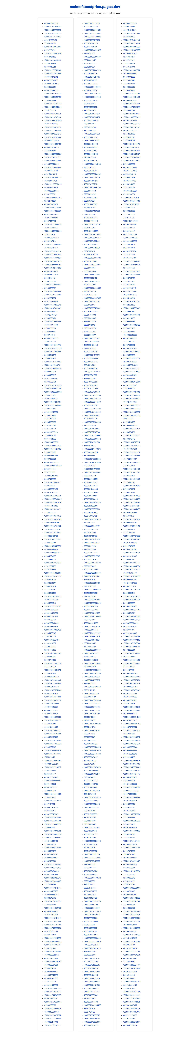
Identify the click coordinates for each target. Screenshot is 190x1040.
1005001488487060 (92, 750)
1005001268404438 (131, 636)
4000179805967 (51, 707)
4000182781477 (130, 130)
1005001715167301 (92, 693)
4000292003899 (51, 140)
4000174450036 (130, 171)
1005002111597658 (52, 533)
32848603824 (129, 244)
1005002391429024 (92, 797)
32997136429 (50, 409)
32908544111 (49, 827)
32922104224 (50, 201)
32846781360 (129, 891)
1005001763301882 (131, 589)
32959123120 (89, 690)
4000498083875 (130, 53)
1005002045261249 (131, 968)
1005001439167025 (92, 958)
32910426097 (50, 643)
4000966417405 (130, 606)
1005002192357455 (131, 455)
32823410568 (129, 422)
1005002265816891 (92, 908)
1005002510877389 (92, 1022)
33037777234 (50, 281)
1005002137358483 (131, 372)
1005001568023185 (52, 717)
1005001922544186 (131, 261)
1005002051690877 (131, 150)
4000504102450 (51, 807)
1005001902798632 (131, 352)
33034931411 (89, 522)
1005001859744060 (92, 472)
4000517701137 (129, 181)
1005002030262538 (53, 385)
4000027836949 (91, 921)
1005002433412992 (92, 412)
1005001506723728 (52, 740)
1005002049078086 (52, 208)
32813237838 (89, 955)
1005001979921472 (131, 774)
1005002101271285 (52, 37)
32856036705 (129, 328)
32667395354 (50, 150)
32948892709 (129, 908)
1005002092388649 (92, 264)
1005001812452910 (92, 415)
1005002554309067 (52, 1002)
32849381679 (50, 968)
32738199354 (129, 248)
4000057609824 (130, 844)
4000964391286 (51, 616)
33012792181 (128, 60)
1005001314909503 (131, 847)
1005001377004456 (131, 998)
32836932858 (50, 723)
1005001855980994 (92, 841)
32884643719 (50, 898)
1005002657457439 (92, 948)
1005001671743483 (131, 569)
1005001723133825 (131, 452)
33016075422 (129, 824)
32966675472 (50, 811)
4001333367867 (91, 757)
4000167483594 (91, 512)
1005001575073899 (92, 308)
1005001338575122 (52, 734)
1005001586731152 (92, 971)
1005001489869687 (92, 57)
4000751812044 (130, 971)
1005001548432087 (131, 787)
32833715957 (89, 764)
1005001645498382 (52, 834)
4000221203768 (51, 187)
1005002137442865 (92, 600)
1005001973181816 (131, 197)
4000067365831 (51, 971)
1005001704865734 (131, 502)
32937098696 (129, 345)
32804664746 (129, 905)
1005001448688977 (52, 291)
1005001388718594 (131, 951)
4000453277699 (91, 961)
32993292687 (50, 747)
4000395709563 (130, 747)
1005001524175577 (92, 469)
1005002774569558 (92, 589)
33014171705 (128, 670)
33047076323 (129, 851)
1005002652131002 (92, 985)
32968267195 (89, 586)
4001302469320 (91, 345)
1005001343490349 (52, 53)
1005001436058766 (92, 238)
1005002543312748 (52, 97)
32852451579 (89, 727)
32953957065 (50, 435)
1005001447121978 (52, 529)
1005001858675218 (131, 104)
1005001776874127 (52, 157)
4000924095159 (91, 154)
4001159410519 (50, 174)
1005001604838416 (92, 392)
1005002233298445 (92, 37)
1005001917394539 (92, 211)
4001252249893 (51, 412)
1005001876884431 (131, 1002)
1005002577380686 (92, 258)
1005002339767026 (131, 744)
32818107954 (89, 67)
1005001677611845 (92, 77)
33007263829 (50, 459)
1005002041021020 (92, 442)
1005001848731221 (92, 576)
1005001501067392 (131, 472)
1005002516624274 (92, 945)
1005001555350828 (52, 502)
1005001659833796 (131, 325)
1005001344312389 (131, 33)
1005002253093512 (92, 878)
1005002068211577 (92, 710)
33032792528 (50, 372)
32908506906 (129, 177)
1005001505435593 (52, 744)
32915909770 (129, 194)
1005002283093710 (131, 409)
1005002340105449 (92, 462)
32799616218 (129, 57)
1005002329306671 (92, 449)
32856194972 (129, 184)
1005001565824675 (52, 519)
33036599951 (90, 124)
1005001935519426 (92, 636)
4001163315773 (90, 891)
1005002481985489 (92, 700)
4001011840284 (51, 228)
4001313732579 (130, 573)
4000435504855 (91, 231)
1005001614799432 (52, 308)
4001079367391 (51, 874)
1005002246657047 (52, 553)
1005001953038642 (92, 439)
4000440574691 (130, 549)
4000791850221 (90, 834)
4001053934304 (91, 1002)
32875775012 (89, 251)
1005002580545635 (92, 663)
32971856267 (89, 737)
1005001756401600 (52, 925)
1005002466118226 (92, 978)
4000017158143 (90, 787)
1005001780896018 (131, 707)
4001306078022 (130, 626)
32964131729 (89, 1012)
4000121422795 (90, 107)
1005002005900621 (131, 117)
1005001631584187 (52, 509)
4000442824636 (130, 365)
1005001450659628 (92, 901)
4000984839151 (130, 522)
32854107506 (129, 988)
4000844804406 (130, 687)
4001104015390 (130, 30)
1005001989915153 (52, 127)
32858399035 (50, 87)
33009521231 (129, 321)
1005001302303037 (92, 539)
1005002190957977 (52, 167)
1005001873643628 (92, 519)
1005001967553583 (92, 603)
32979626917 (89, 466)
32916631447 (129, 231)
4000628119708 (51, 1022)
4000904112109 (90, 84)
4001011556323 (51, 248)
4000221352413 (90, 781)
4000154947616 (51, 218)
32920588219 (90, 348)
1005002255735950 (92, 33)
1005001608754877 (131, 653)
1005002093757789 (52, 30)
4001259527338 (130, 583)
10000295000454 (51, 640)
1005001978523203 (131, 935)
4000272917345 (91, 553)
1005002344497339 (92, 298)
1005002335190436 (131, 616)
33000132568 (129, 26)
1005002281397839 (131, 50)
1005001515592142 (131, 368)
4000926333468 (130, 623)
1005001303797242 (131, 640)
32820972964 (90, 549)
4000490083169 (130, 23)
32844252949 (50, 603)
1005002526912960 (92, 395)
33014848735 (129, 834)
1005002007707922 (131, 536)
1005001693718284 (131, 315)
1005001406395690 (52, 244)
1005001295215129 (131, 995)
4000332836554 (130, 425)
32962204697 (90, 837)
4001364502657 (91, 405)
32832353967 (129, 87)
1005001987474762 (92, 342)
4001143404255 (130, 985)
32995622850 (129, 804)
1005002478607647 (52, 134)
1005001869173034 (92, 677)
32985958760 (50, 342)
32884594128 (50, 556)
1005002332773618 (92, 707)
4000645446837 (51, 911)
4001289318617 (90, 90)
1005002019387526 (131, 539)
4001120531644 (90, 874)
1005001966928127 (52, 352)
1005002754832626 (92, 50)
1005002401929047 (52, 878)
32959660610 (129, 355)
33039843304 (90, 271)
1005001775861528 (52, 251)
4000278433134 (91, 486)
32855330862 (129, 311)
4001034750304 (51, 693)
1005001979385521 (52, 496)
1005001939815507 (92, 556)
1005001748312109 (52, 539)
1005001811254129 (92, 177)
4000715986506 (91, 606)
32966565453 (50, 318)
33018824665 (129, 318)
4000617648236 (91, 43)
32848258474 (90, 821)
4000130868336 (130, 338)
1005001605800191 (52, 573)
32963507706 (90, 546)
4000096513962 (51, 610)
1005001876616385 (52, 680)
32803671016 (89, 734)
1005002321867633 (92, 767)
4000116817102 (90, 831)
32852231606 (129, 134)
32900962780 (129, 90)
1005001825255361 (52, 901)
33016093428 (129, 978)
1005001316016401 (92, 117)
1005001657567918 (131, 519)
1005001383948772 (52, 837)
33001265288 (90, 130)
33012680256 (90, 104)
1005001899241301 (52, 402)
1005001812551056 (131, 114)
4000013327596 (130, 224)
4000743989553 (51, 462)
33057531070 (129, 67)
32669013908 (90, 717)
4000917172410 (129, 586)
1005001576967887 (52, 258)
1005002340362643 (132, 767)
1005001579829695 (92, 670)
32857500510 (50, 479)
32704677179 (129, 228)
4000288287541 (130, 251)
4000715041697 (90, 375)
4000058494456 (51, 871)
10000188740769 (130, 221)
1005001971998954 (52, 921)
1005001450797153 (52, 117)
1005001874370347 (131, 861)
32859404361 (129, 613)
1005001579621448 (131, 358)
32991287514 (50, 241)
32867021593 (129, 533)
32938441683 (90, 760)
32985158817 (89, 305)
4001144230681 (130, 291)
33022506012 (90, 110)
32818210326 (89, 579)
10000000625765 (51, 522)
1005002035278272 (131, 680)
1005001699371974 (131, 563)
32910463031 (50, 784)
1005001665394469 (131, 509)
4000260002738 (91, 770)
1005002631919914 (92, 355)
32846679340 (90, 157)
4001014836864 (90, 995)
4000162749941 (130, 167)
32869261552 (129, 211)
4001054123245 (130, 693)
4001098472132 (51, 77)
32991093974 (89, 1008)
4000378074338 (91, 26)
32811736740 (49, 589)
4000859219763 (130, 512)
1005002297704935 (131, 955)
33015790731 (50, 234)
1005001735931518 (52, 945)
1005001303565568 (131, 928)
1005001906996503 (92, 187)
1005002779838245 (92, 409)
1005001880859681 (92, 982)
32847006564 (129, 187)
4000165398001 (51, 398)
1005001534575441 (92, 241)
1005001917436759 (52, 576)
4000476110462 (90, 516)
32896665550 (50, 328)
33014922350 (50, 439)
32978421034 (89, 683)
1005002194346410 (52, 144)
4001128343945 (90, 385)
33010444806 (129, 466)
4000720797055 (51, 90)
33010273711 (89, 925)
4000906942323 (51, 238)
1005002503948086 (132, 911)
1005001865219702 (92, 40)
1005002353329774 (131, 814)
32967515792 (129, 884)
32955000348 (90, 824)
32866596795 (50, 382)
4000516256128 (130, 938)
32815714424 (50, 469)
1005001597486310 (131, 429)
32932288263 (129, 650)
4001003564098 (51, 613)
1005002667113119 (92, 774)
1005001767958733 (92, 509)
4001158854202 (90, 482)
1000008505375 (91, 630)
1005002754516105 (92, 626)
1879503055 (49, 757)
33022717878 (129, 208)
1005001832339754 (131, 395)
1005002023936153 (52, 961)
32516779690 (129, 1018)
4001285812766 (130, 234)
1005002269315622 (131, 901)
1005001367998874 (131, 737)
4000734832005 (130, 794)
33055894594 (129, 110)
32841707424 (129, 268)
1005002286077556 (52, 161)
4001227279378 (130, 1015)
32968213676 (89, 847)
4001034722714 (90, 171)
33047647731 (50, 221)
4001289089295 (51, 214)
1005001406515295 (92, 338)
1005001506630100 (92, 583)
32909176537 (129, 945)
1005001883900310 (52, 653)
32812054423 (129, 757)
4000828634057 (91, 968)
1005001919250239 (52, 268)
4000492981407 (51, 489)
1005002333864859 (92, 858)
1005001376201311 (92, 274)
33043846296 (129, 140)
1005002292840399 (53, 499)
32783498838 (129, 164)
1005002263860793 (131, 982)
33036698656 (129, 868)
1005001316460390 (52, 362)
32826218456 (50, 593)
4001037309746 (90, 352)
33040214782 (89, 365)
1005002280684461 (131, 965)
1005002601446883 (52, 546)
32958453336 (129, 781)
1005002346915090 (131, 821)
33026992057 (90, 60)
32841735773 (50, 982)
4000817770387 (90, 204)
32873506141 (129, 80)
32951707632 (129, 254)
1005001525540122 (131, 730)
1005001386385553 (92, 673)
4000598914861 (90, 362)
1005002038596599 (132, 888)
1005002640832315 (131, 415)
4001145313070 (90, 80)
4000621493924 (51, 549)
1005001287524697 (52, 938)
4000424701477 (130, 925)
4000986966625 (51, 147)
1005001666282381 (92, 140)
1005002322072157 (92, 633)
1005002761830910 (52, 951)
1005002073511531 (92, 827)
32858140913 (89, 325)
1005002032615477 (52, 137)
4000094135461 (51, 978)
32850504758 (129, 432)
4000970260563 (51, 84)
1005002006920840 (53, 231)
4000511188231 (129, 811)
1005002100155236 (131, 660)
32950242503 (129, 734)
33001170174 (128, 218)
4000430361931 (51, 710)
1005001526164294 (52, 697)
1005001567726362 (52, 767)
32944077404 (90, 228)
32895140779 (50, 844)
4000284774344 (91, 221)
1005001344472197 (92, 301)
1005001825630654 (92, 687)
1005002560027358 (131, 94)
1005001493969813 (131, 797)
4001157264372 (51, 915)
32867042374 (90, 888)
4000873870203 (130, 348)
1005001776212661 (92, 248)
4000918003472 (130, 1005)
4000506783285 (130, 673)
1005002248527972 (52, 596)
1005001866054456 (131, 496)
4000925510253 (130, 579)
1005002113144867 (92, 640)
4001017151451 (90, 63)
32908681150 (89, 864)
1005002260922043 (132, 157)
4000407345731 (130, 700)
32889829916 (129, 878)
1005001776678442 (52, 295)
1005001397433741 (52, 365)
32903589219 (50, 851)
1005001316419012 (131, 147)
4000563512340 (130, 754)
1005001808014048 (52, 73)
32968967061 (50, 288)
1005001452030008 (52, 663)
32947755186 (50, 905)
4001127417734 (50, 315)
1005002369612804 (92, 563)
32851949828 (50, 569)
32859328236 (50, 586)
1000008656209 (91, 905)
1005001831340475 (131, 144)
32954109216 (129, 298)
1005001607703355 (131, 663)
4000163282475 (91, 529)
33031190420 (50, 636)
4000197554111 (90, 931)
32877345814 (50, 67)
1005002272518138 (52, 70)
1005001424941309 (52, 130)
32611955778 (128, 342)
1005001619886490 (131, 526)
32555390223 (90, 425)
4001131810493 (50, 40)
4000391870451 (51, 204)
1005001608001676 (131, 683)
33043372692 (90, 794)
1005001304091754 (92, 713)
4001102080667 (130, 459)
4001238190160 (90, 197)
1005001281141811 (91, 653)
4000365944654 (91, 479)
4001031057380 (90, 593)
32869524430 (90, 378)
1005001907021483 (131, 921)
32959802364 (90, 667)
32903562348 (50, 791)
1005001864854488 (52, 908)
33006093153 (90, 894)
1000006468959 (51, 442)
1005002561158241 (131, 506)
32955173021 (89, 884)
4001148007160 (90, 150)
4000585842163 (51, 338)
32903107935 (129, 854)
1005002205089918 (131, 740)
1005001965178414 (92, 1018)
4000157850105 (90, 73)
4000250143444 (51, 476)
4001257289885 (91, 499)
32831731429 (50, 110)
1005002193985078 (92, 573)
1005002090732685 (52, 690)
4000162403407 (51, 841)
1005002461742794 (52, 847)
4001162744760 (90, 536)
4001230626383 (91, 254)
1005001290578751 (52, 700)
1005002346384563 (132, 717)
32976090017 (129, 482)
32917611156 (128, 516)
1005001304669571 (131, 915)
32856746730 (129, 278)
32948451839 (50, 332)
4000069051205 (51, 965)
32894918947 (50, 583)
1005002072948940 (131, 643)
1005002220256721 (131, 445)
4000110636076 (90, 368)
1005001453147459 (52, 60)
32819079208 (89, 332)
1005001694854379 (52, 683)
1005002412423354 (131, 871)
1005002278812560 (131, 107)
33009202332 (90, 533)
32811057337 (89, 201)
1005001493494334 (131, 566)
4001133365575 (90, 928)
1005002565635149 (92, 164)
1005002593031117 (92, 526)
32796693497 (90, 214)
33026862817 (129, 603)
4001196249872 (90, 147)
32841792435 (50, 650)
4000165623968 (51, 600)
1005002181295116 (52, 606)
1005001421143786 (92, 730)
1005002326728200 (131, 918)
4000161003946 (130, 958)
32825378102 (89, 811)
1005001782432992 (131, 898)
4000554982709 (91, 784)
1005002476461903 (131, 264)
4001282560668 (130, 784)
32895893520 (90, 951)
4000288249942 (51, 623)
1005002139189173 (52, 992)
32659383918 (90, 268)
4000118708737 (51, 492)
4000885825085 (91, 623)
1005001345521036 (52, 449)
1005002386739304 (52, 197)
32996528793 (90, 127)
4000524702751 (130, 100)
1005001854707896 (131, 831)
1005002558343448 (53, 104)
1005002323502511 (52, 445)
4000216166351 (130, 402)
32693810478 (50, 355)
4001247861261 (129, 174)
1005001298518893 (131, 479)
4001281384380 (130, 633)
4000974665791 (90, 137)
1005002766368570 (52, 928)
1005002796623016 (52, 368)
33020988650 (90, 643)
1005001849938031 (131, 646)
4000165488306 (91, 975)
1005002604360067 (131, 308)
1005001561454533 (52, 794)
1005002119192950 (92, 613)
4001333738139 (90, 278)
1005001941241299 (92, 915)
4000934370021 (91, 492)
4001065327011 (51, 854)
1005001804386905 (92, 723)
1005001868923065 (131, 47)
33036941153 (50, 579)
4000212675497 (130, 120)
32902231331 (50, 298)
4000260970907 (51, 814)
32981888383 (50, 770)
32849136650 (90, 720)
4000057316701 (90, 559)
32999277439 (90, 566)
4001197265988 (90, 851)
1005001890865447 (131, 1012)
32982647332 (50, 797)
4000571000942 (130, 543)
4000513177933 (90, 814)
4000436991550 (51, 23)
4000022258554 (51, 191)
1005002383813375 (92, 87)
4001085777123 (51, 432)
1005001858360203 (52, 261)
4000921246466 (91, 489)
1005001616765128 (131, 301)
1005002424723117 (92, 992)
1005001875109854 (131, 600)
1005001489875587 (52, 285)
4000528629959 (51, 164)
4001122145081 (129, 657)
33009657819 (89, 740)
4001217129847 (90, 496)
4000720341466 (51, 80)
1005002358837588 (52, 154)
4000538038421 (91, 358)
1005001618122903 (131, 161)
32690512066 (90, 998)
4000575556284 (51, 894)
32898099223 (50, 646)
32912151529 (49, 472)
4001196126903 (90, 744)
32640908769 (50, 620)
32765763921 (129, 63)
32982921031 (129, 84)
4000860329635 (91, 1025)
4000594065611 (130, 777)
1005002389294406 (92, 1005)
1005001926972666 (92, 938)
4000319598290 (130, 362)
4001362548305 (51, 985)
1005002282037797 (92, 224)
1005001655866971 (131, 70)
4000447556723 (51, 764)
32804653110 (129, 593)
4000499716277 (130, 750)
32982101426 (129, 975)
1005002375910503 (131, 576)
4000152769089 (130, 697)
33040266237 (90, 817)
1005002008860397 (52, 33)
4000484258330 (51, 677)
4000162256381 (130, 191)
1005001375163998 (131, 941)
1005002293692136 (52, 388)
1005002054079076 (92, 911)
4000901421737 (130, 931)
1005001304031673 (52, 670)
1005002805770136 (52, 868)
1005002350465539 (53, 107)
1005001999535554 (92, 502)
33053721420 (50, 57)
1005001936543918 (92, 791)
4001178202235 (90, 184)
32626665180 (129, 281)
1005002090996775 (52, 177)
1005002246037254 (131, 610)
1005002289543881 (131, 1022)
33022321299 (129, 305)
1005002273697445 (92, 97)
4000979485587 (130, 73)
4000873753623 (130, 727)
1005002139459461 (52, 760)
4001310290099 (51, 727)
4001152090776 (130, 295)
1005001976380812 (52, 864)
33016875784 (89, 208)
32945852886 (50, 100)
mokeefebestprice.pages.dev (95, 7)
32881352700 (129, 874)
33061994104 (129, 837)
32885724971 (50, 673)
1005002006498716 (52, 720)
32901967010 (129, 476)
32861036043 (90, 657)
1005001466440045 (52, 988)
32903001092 (129, 492)
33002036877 (90, 335)
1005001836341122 (52, 730)
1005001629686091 (52, 211)
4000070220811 (90, 935)
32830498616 (50, 375)
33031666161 (49, 486)
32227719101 (128, 630)
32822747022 (129, 546)
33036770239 (50, 657)
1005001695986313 (92, 804)
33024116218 (49, 278)
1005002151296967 (92, 965)
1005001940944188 (52, 321)
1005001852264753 (92, 70)
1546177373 (128, 419)
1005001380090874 (52, 254)
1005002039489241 (131, 690)
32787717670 (50, 50)
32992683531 (50, 194)
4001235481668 (51, 124)
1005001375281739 (131, 841)
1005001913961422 (92, 429)
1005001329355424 (92, 747)
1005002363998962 (132, 677)
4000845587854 (130, 1025)
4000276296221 (51, 311)
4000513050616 (90, 161)
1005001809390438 (52, 630)
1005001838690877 (92, 650)
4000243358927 (51, 858)
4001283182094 (51, 958)
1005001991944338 (52, 881)
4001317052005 (90, 419)
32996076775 (129, 439)
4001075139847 (130, 385)
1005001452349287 (92, 94)
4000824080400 (91, 244)
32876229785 (50, 419)
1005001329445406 (92, 754)
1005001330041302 (131, 392)
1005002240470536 (131, 382)
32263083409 (50, 63)
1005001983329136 (92, 854)
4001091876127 (50, 787)
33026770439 (90, 291)
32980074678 (90, 777)
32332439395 (50, 861)
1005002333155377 (52, 94)
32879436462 (90, 476)
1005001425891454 (131, 469)
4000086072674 (51, 274)
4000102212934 (90, 100)
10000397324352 (91, 807)
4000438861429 (130, 713)
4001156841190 (50, 181)
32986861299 (129, 37)
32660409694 (90, 315)
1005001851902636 (131, 764)
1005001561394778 (52, 345)
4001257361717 (129, 288)
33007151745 (49, 335)
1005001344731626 (92, 114)
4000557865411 (130, 801)
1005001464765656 (52, 1018)
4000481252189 (51, 737)
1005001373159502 (52, 821)
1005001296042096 (52, 824)
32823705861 (129, 961)
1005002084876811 (131, 442)
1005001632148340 (92, 432)
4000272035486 (91, 569)
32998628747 (90, 194)
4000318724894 (51, 713)
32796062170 (129, 529)
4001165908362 (90, 610)
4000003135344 (130, 864)
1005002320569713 (131, 124)
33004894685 (90, 646)
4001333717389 (51, 325)
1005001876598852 (92, 459)
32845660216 (50, 395)
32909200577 (50, 1005)
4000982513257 (130, 335)
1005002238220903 (92, 941)
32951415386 (89, 881)
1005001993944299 (92, 402)
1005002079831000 (131, 596)
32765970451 (129, 489)
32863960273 (90, 328)
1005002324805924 (53, 348)
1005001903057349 (131, 486)
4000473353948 (91, 801)
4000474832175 (51, 455)
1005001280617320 (92, 134)
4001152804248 (51, 931)
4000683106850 (91, 144)
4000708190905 (130, 827)
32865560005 (90, 318)
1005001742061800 (92, 281)
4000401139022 (90, 382)
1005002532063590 (53, 120)
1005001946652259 (52, 1008)
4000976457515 (91, 311)
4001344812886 (51, 506)
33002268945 (129, 378)
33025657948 (90, 191)
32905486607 (50, 633)
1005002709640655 (92, 288)
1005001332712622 (52, 526)
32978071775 (129, 214)
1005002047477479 (52, 781)
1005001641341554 (131, 435)
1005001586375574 (52, 1015)
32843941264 (129, 332)
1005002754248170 (52, 995)
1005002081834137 (131, 154)
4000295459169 (51, 536)
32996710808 (50, 660)
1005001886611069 (52, 801)
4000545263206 (91, 120)
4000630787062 (91, 388)
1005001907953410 (52, 405)
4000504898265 (91, 988)
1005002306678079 (131, 1008)
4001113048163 (90, 47)
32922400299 (50, 425)
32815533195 (129, 285)
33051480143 (50, 429)
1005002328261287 (92, 703)
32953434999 (90, 285)
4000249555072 (130, 720)
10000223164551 (51, 703)
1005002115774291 (52, 1025)
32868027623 (90, 321)
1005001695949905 (131, 462)
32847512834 (50, 935)
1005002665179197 (92, 543)
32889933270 (129, 388)
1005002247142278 (92, 372)
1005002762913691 (52, 114)
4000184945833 (130, 241)
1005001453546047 (131, 770)
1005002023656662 (53, 392)
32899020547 (90, 697)
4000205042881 (51, 777)
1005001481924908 (131, 710)
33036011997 (129, 807)
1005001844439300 (52, 224)
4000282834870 (130, 948)
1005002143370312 (52, 831)
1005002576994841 (92, 30)
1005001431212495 (52, 918)
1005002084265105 (131, 620)
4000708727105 (51, 626)
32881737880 (50, 948)
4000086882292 (51, 955)
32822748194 (50, 884)
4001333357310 (130, 449)
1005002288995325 (53, 184)
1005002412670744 (131, 274)
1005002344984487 (52, 941)
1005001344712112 (131, 791)
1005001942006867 (131, 412)
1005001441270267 (92, 680)
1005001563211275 (52, 888)
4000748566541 (51, 998)
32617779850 (50, 667)
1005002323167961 (52, 750)
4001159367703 (90, 218)
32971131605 (49, 804)
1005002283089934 (92, 435)
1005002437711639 (92, 23)
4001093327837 (130, 858)
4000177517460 (129, 258)
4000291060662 (130, 894)
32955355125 (50, 452)
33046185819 (129, 703)
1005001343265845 (52, 305)
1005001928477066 (131, 271)
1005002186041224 (131, 97)
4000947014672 (51, 975)
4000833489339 (51, 687)
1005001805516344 (52, 817)
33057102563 (89, 620)
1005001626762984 (131, 553)
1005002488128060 (52, 264)
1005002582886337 (131, 405)
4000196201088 (130, 556)
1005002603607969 (131, 992)
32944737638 (50, 43)
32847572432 (90, 295)
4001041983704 (90, 844)
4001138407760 (90, 898)
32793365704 (90, 868)
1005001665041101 (52, 482)
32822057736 (50, 566)
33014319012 (128, 667)
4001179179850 (90, 261)
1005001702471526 (92, 861)
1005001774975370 (92, 1015)
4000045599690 (51, 1012)
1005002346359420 (53, 466)
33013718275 (89, 455)
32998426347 (129, 559)
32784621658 (89, 596)
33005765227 (90, 167)
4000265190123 (90, 181)
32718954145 (50, 512)
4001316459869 (90, 506)
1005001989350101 (52, 47)
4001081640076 (51, 271)
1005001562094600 (92, 422)
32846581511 (89, 53)
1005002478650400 (92, 234)
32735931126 (50, 559)
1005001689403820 (131, 398)
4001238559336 (51, 301)
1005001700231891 (131, 127)
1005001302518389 (131, 201)
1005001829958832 (92, 174)
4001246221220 (51, 378)
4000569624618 (91, 660)
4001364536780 (51, 891)
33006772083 (129, 77)
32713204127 (128, 881)
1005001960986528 (131, 760)
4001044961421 (130, 375)
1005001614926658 (52, 516)
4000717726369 (90, 918)
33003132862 (50, 358)
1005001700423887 (131, 43)
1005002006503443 (92, 616)
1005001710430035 (131, 40)
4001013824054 (90, 871)
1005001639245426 (92, 398)
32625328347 (129, 137)
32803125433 (50, 415)
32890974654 (90, 445)
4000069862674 (91, 452)
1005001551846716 (52, 754)
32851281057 (50, 774)
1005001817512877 (131, 204)
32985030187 (50, 422)
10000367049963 (130, 238)
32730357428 (129, 817)
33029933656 (50, 543)
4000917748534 (51, 171)
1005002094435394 (132, 723)
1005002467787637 (52, 563)
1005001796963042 (52, 26)
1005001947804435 (131, 499)
